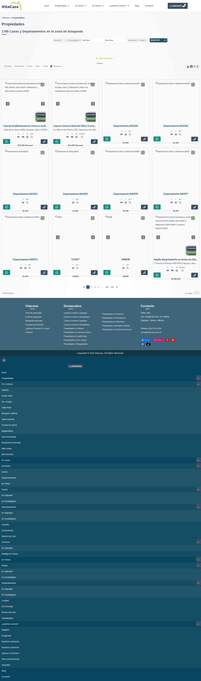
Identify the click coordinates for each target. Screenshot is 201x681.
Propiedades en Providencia (114, 318)
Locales (5, 524)
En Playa (6, 483)
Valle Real (6, 407)
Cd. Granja (7, 402)
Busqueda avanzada (11, 442)
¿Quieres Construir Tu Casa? (37, 328)
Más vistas (7, 448)
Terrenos (6, 542)
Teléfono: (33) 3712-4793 (151, 328)
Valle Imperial (8, 419)
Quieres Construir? (10, 653)
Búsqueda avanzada (33, 321)
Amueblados (7, 618)
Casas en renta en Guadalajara (77, 325)
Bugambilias (7, 431)
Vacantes (6, 665)
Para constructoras (10, 659)
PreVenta (6, 466)
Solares (5, 390)
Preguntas (6, 636)
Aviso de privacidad (33, 313)
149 (112, 287)
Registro (5, 630)
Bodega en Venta (10, 554)
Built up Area (19, 66)
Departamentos (9, 478)
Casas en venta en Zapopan (75, 313)
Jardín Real (7, 396)
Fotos (38, 66)
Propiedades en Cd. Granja (75, 340)
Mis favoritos (7, 454)
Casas (5, 472)
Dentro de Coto (9, 536)
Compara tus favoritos (34, 325)
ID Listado (7, 66)
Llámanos (176, 6)
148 (106, 287)
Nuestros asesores (10, 641)
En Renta (96, 6)
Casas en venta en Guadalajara (77, 317)
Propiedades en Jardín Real (75, 336)
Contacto (149, 6)
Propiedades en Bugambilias (76, 344)
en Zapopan (7, 495)
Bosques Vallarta (9, 413)
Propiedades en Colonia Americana (117, 330)
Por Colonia (7, 384)
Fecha (46, 66)
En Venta (79, 6)
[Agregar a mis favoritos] (42, 85)
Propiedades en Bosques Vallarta (116, 326)
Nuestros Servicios (10, 647)
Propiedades (61, 6)
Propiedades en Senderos (113, 314)
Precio (30, 66)
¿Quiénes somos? (117, 6)
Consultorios (7, 530)
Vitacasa (6, 18)
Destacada (57, 66)
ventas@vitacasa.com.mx (151, 332)
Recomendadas (9, 437)
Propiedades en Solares (74, 328)
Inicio (46, 6)
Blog (137, 6)
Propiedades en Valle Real (113, 322)
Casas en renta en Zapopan (75, 321)
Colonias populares (33, 317)
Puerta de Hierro (9, 425)
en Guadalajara (9, 501)
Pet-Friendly (7, 606)
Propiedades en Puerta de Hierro (77, 332)
